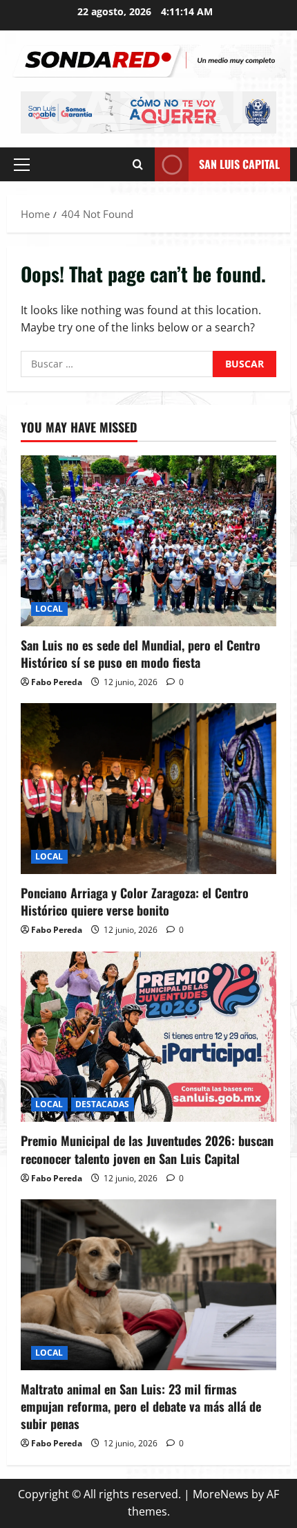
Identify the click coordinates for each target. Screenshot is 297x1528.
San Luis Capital (239, 164)
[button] (22, 164)
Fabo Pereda (56, 682)
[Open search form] (138, 164)
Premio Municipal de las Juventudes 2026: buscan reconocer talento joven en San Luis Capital (147, 1149)
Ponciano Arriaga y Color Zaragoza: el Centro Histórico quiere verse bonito (135, 901)
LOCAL (49, 609)
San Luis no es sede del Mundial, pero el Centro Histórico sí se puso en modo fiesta (140, 653)
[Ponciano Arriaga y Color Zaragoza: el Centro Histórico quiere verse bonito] (148, 788)
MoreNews (221, 1494)
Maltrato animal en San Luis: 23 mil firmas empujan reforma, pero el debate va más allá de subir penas (141, 1406)
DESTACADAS (102, 1104)
